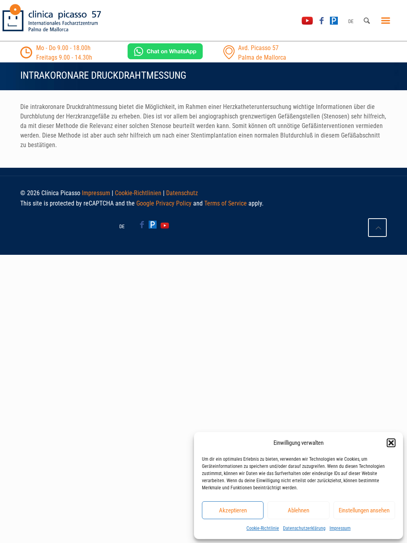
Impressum (340, 528)
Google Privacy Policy (164, 203)
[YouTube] (307, 21)
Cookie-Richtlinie (262, 528)
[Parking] (334, 21)
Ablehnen (298, 510)
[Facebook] (321, 21)
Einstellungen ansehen (364, 510)
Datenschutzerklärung (304, 528)
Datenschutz (182, 193)
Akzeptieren (233, 510)
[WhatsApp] (165, 57)
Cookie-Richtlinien (138, 193)
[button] (391, 443)
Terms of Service (225, 203)
